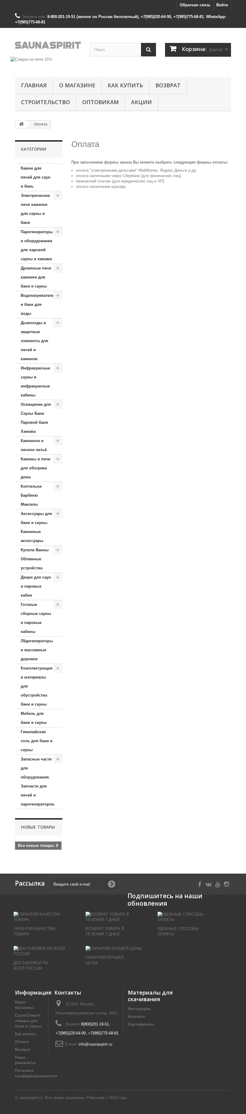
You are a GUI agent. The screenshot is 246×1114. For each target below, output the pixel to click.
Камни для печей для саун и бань (35, 177)
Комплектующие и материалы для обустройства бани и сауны (36, 686)
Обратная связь (195, 5)
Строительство (45, 102)
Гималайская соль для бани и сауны (36, 741)
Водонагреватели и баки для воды (37, 304)
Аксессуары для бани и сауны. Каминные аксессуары (36, 527)
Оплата (22, 1042)
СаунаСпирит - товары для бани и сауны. (29, 1020)
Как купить (125, 85)
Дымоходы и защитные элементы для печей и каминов (34, 341)
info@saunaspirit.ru (95, 1044)
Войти (222, 5)
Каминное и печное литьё (34, 445)
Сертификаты (141, 1024)
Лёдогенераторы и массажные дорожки (37, 650)
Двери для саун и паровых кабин (36, 586)
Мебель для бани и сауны (34, 718)
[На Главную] (21, 124)
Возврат (168, 85)
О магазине (77, 85)
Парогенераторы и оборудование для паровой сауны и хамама (37, 245)
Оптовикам (100, 102)
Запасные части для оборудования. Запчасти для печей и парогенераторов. (38, 781)
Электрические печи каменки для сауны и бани (35, 209)
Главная (34, 85)
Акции (141, 102)
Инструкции (139, 1009)
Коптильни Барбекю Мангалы (31, 495)
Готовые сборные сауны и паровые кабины (36, 618)
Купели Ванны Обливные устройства (35, 559)
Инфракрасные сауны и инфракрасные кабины (35, 381)
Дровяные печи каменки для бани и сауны (36, 277)
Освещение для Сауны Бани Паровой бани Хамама (36, 418)
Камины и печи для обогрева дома (35, 468)
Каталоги (136, 1016)
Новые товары (38, 827)
